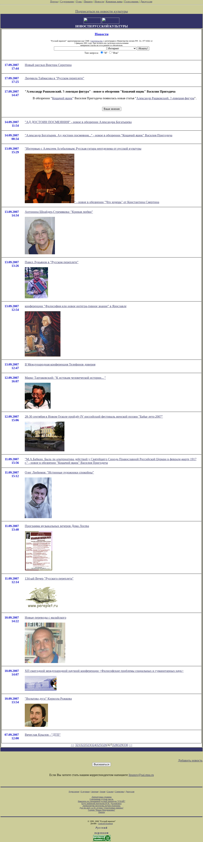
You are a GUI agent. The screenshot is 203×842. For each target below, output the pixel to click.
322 (82, 745)
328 (115, 745)
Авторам (94, 791)
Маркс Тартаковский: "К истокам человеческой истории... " (65, 377)
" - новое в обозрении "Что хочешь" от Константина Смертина (116, 202)
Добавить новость (190, 760)
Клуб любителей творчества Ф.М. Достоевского (101, 803)
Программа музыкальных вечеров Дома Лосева (57, 526)
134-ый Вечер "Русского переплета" (49, 578)
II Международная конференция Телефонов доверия (60, 364)
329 (120, 745)
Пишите (88, 1)
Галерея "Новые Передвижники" (101, 810)
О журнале (85, 791)
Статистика (119, 791)
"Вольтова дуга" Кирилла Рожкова (48, 698)
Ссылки (110, 791)
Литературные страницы (102, 797)
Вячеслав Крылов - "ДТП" (43, 734)
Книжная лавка (114, 1)
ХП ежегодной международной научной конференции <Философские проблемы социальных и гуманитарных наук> (104, 671)
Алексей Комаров (105, 823)
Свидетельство (96, 41)
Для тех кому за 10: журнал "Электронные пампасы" (101, 808)
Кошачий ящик (62, 98)
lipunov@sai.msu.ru (141, 775)
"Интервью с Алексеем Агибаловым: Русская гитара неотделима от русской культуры (83, 148)
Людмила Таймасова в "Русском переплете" (54, 78)
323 (88, 745)
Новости (99, 1)
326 (104, 745)
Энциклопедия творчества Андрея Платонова (101, 806)
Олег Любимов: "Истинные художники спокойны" (59, 472)
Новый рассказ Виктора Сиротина (48, 65)
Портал (54, 1)
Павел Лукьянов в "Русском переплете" (52, 262)
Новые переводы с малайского (45, 617)
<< (72, 745)
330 (125, 745)
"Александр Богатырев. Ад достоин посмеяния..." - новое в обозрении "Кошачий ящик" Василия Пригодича (98, 135)
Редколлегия (74, 791)
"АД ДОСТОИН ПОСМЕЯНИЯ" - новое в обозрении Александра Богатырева (78, 122)
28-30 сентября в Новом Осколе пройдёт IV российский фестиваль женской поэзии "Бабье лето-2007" (94, 416)
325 (99, 745)
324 (93, 745)
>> (130, 745)
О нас (79, 1)
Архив (102, 791)
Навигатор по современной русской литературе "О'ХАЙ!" (101, 801)
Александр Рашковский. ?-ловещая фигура (165, 98)
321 (77, 745)
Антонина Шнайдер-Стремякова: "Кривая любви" (59, 211)
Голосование (131, 1)
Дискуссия (146, 1)
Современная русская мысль (101, 799)
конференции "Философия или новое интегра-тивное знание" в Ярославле (75, 306)
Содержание (67, 1)
